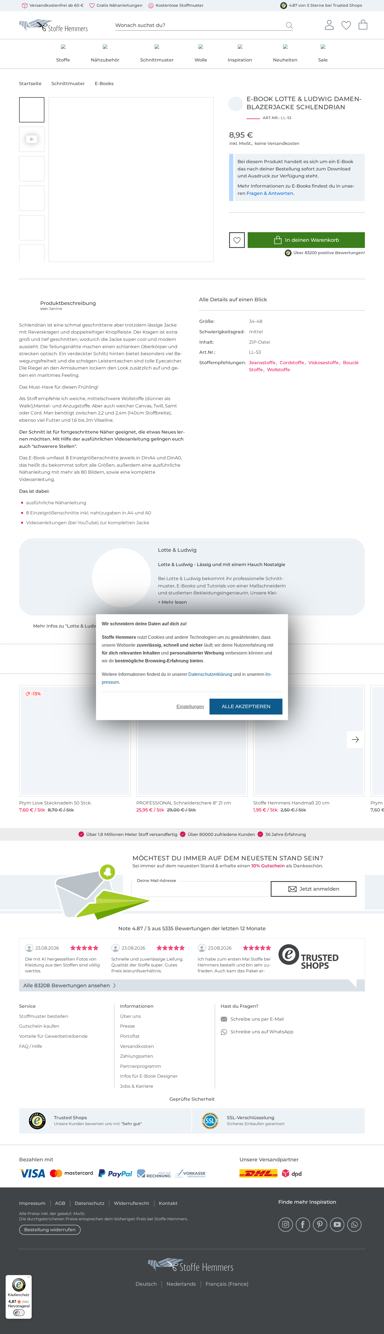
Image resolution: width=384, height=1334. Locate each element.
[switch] (18, 1312)
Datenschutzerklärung (210, 674)
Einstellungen (190, 706)
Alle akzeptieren (246, 706)
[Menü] (28, 1278)
